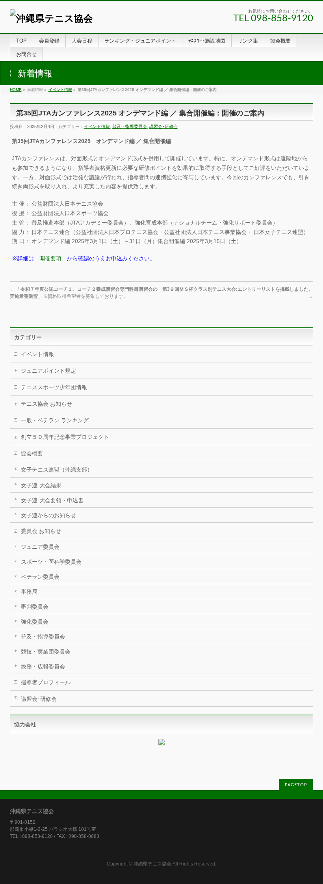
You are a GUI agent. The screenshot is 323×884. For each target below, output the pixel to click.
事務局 (29, 592)
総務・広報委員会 (43, 666)
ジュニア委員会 (40, 547)
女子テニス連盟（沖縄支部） (57, 469)
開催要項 (50, 258)
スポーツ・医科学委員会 (51, 562)
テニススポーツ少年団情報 (54, 387)
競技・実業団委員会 (46, 651)
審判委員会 (34, 607)
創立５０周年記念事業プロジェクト (65, 437)
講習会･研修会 (163, 126)
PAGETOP (296, 785)
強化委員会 (34, 621)
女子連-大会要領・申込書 (52, 500)
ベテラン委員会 (40, 577)
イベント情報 (60, 89)
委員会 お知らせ (41, 531)
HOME (16, 89)
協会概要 (32, 453)
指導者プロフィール (46, 682)
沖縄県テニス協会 (152, 864)
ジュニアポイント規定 (48, 371)
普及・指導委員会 (129, 126)
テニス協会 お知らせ (46, 404)
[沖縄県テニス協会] (51, 18)
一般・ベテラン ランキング (55, 420)
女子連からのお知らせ (48, 515)
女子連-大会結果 (41, 485)
